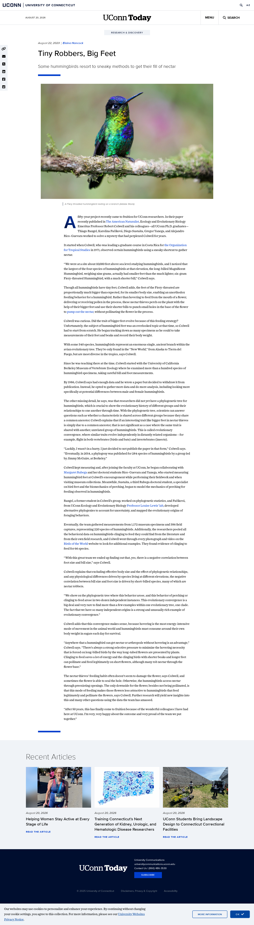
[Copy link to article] (4, 49)
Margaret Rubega (75, 472)
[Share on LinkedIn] (4, 71)
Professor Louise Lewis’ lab (145, 505)
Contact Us (140, 868)
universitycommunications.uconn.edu (154, 864)
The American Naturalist (122, 221)
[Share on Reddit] (4, 87)
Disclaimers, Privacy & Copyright (139, 891)
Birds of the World (76, 543)
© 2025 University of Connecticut (95, 891)
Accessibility (170, 891)
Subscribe (148, 875)
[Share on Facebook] (4, 79)
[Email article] (4, 56)
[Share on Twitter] (4, 64)
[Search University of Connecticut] (241, 5)
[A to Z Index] (248, 5)
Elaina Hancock (73, 43)
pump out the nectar (80, 311)
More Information (210, 914)
